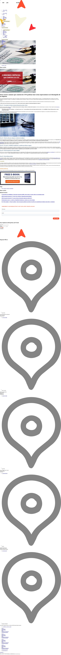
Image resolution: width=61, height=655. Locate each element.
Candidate (8, 14)
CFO (2, 188)
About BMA (3, 23)
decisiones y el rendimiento (50, 152)
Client (9, 11)
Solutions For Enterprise (5, 26)
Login (4, 11)
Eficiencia (5, 188)
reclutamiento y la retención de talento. (44, 159)
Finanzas (8, 188)
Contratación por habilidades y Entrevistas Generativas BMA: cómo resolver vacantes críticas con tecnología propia (23, 194)
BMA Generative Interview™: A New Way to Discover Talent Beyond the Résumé (16, 196)
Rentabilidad (11, 188)
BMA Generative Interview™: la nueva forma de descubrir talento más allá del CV (17, 198)
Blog (2, 25)
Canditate (5, 45)
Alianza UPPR (5, 10)
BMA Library (4, 24)
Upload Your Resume (6, 21)
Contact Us (3, 43)
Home (3, 22)
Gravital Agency (17, 653)
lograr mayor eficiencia (33, 163)
